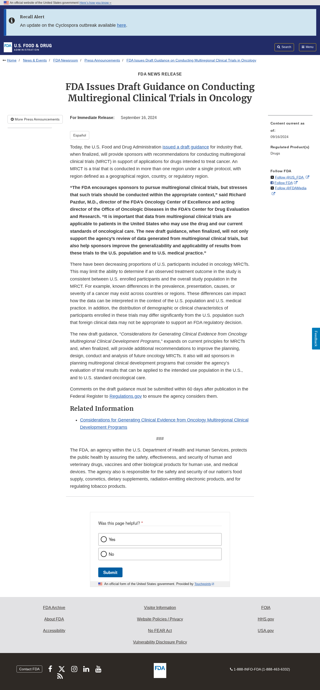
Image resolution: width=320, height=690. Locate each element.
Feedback (316, 338)
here (121, 25)
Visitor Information (160, 608)
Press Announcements (102, 60)
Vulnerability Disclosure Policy (160, 642)
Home (11, 60)
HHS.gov (266, 619)
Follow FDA (283, 183)
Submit (110, 572)
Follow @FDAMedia (290, 188)
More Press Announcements (37, 119)
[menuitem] (290, 132)
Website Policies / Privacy (160, 619)
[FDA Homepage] (28, 47)
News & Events (35, 60)
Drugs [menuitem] (275, 153)
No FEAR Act (160, 630)
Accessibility (54, 630)
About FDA (54, 619)
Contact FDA (29, 669)
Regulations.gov (126, 396)
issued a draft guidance (185, 147)
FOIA (265, 608)
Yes (112, 539)
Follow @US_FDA (289, 177)
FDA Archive (54, 608)
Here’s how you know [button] (95, 2)
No (111, 554)
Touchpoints (202, 584)
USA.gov (266, 630)
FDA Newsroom (65, 60)
